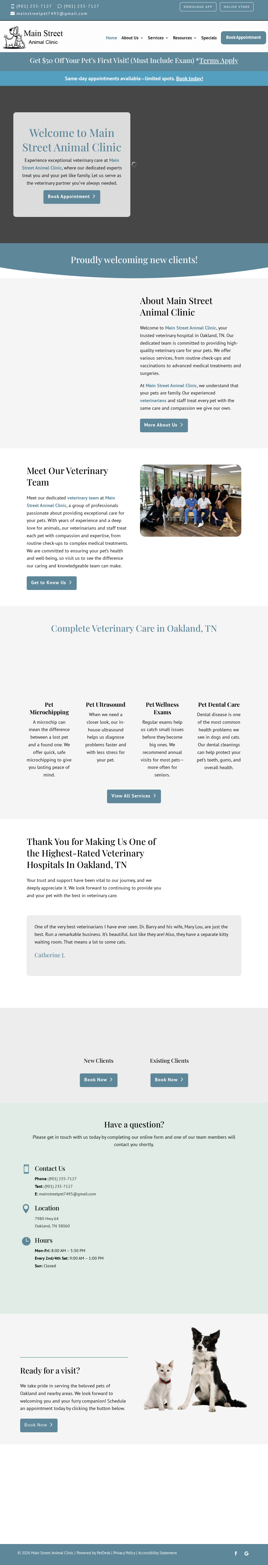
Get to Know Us (48, 582)
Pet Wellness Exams (162, 708)
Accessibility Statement (157, 1552)
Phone (122, 1210)
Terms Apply (218, 60)
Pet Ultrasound (105, 704)
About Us (129, 38)
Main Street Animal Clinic (190, 328)
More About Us (160, 425)
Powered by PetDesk (93, 1552)
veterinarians (153, 400)
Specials (209, 38)
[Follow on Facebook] (236, 1553)
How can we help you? (138, 1232)
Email (122, 1188)
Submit (128, 1286)
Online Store (237, 7)
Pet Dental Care (219, 704)
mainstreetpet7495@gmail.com (67, 1193)
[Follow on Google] (246, 1553)
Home (111, 38)
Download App (198, 7)
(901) (58, 1186)
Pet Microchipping (49, 708)
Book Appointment (243, 37)
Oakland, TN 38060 (52, 1225)
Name (123, 1166)
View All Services (130, 796)
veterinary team (83, 498)
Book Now (95, 1080)
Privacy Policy (124, 1552)
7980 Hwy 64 (47, 1218)
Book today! (189, 78)
